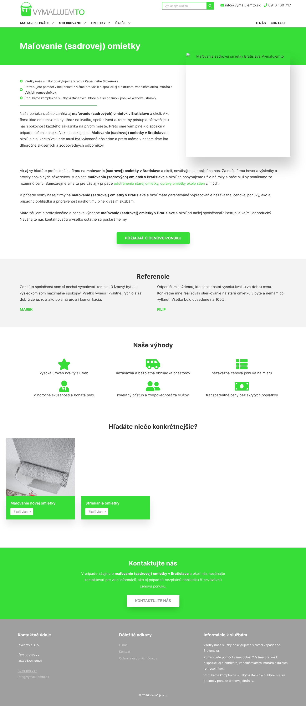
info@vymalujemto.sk (242, 5)
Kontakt (278, 23)
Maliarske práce (35, 23)
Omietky (98, 23)
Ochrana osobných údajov (138, 658)
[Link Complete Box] (40, 480)
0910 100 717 (279, 5)
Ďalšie (120, 23)
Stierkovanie (70, 23)
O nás (261, 23)
